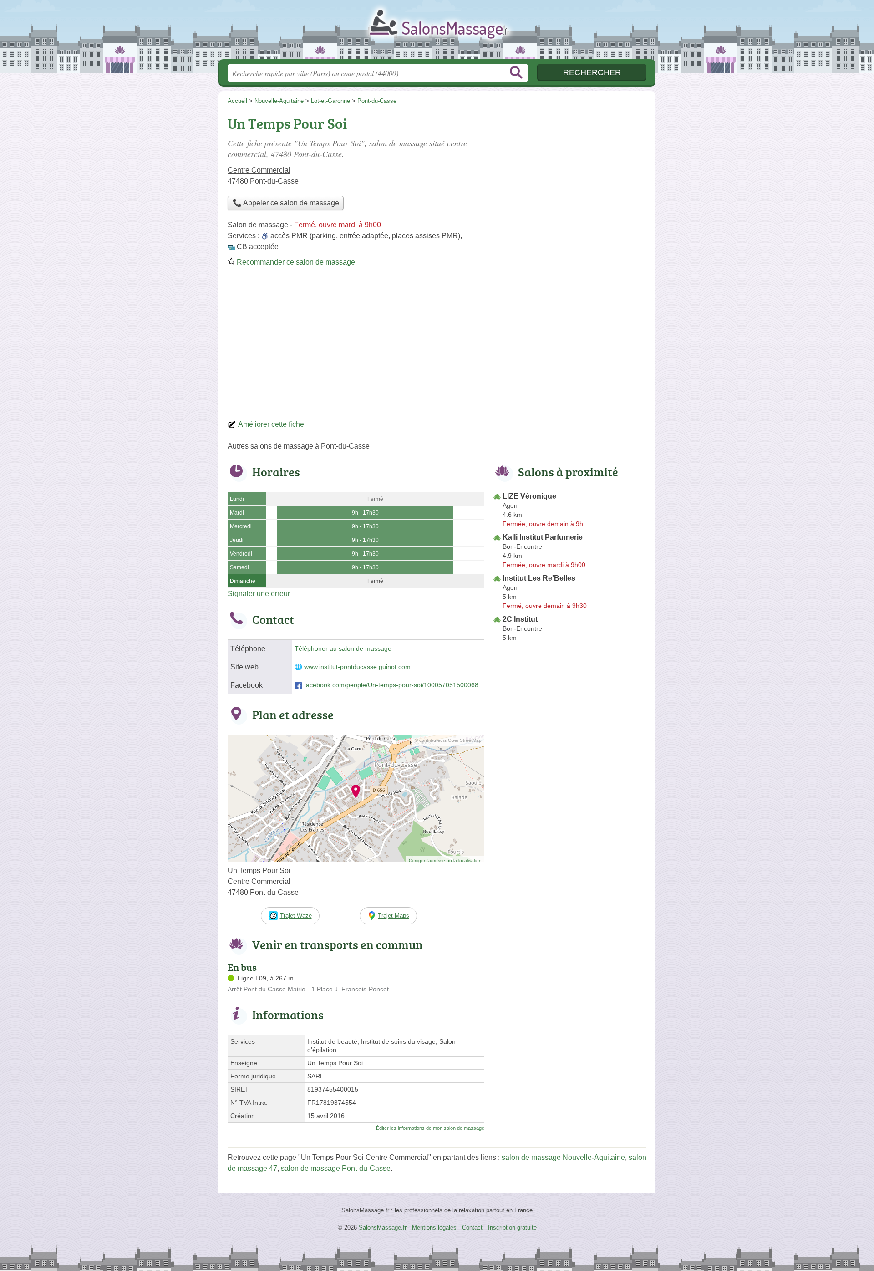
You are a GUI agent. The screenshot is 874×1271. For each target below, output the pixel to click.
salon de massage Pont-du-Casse (336, 1168)
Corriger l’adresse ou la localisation (445, 860)
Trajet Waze (296, 915)
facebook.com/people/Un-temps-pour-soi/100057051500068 (391, 685)
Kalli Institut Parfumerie (543, 537)
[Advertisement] (437, 346)
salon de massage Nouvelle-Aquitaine (563, 1157)
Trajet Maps (393, 915)
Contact (472, 1227)
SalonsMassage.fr (437, 32)
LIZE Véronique (529, 496)
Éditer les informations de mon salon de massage (430, 1128)
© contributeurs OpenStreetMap (448, 740)
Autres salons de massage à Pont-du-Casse (299, 446)
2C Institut (520, 619)
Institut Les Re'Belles (539, 578)
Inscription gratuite (512, 1227)
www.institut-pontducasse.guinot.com (357, 667)
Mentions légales (434, 1227)
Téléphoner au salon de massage (343, 648)
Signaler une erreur (259, 593)
